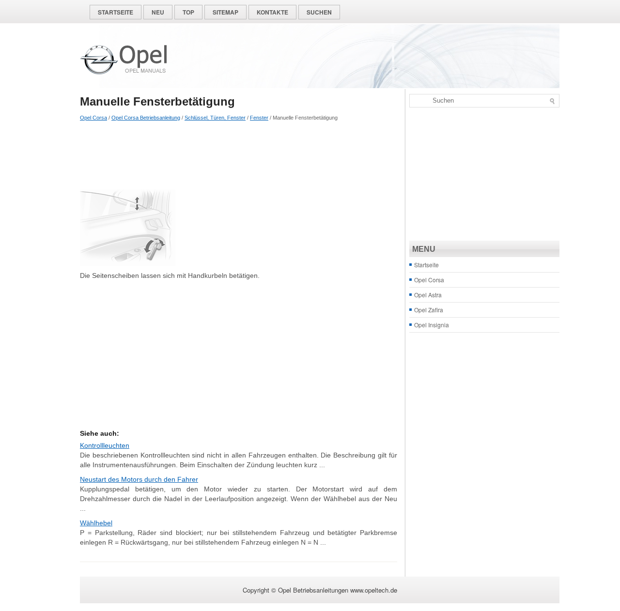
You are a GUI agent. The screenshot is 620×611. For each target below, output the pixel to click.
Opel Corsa (93, 118)
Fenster (259, 118)
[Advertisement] (238, 155)
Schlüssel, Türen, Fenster (215, 118)
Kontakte (272, 12)
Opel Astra (428, 294)
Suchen (319, 12)
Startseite (115, 12)
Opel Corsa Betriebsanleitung (145, 118)
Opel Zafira (428, 310)
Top (188, 12)
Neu (158, 12)
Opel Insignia (431, 325)
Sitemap (225, 12)
